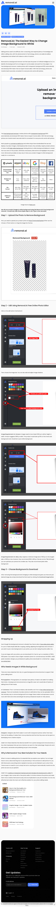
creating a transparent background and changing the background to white (29, 773)
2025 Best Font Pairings (16, 822)
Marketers (23, 859)
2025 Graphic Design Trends (17, 814)
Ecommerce (23, 863)
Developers (23, 853)
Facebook (19, 896)
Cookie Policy (38, 857)
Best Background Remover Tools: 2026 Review (21, 797)
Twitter (7, 896)
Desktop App (9, 853)
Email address (10, 881)
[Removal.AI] (9, 2)
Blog (7, 861)
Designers (23, 855)
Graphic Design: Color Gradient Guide (20, 805)
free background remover (11, 133)
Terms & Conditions (39, 853)
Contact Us (38, 851)
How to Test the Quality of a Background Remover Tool (17, 789)
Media (22, 861)
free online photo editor (47, 644)
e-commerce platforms (16, 143)
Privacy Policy (38, 855)
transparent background (38, 133)
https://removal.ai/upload (36, 221)
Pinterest (13, 896)
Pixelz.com (32, 205)
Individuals (23, 857)
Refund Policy (38, 859)
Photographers (24, 865)
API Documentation (10, 851)
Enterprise (23, 867)
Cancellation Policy (39, 861)
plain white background (16, 148)
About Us (8, 859)
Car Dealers (23, 851)
